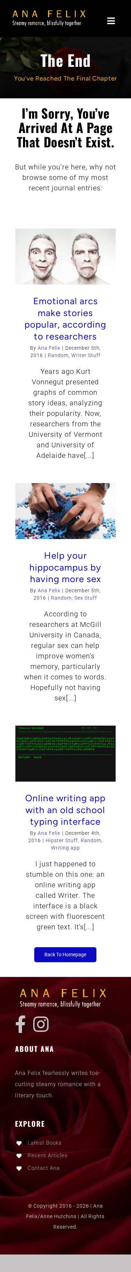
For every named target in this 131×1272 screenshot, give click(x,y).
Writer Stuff (86, 355)
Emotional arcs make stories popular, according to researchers (65, 318)
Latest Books (45, 1143)
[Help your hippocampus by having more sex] (65, 511)
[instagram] (41, 1024)
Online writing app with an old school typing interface (65, 809)
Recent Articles (48, 1155)
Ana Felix (49, 348)
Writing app (65, 848)
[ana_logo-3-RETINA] (51, 10)
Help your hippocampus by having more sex (65, 567)
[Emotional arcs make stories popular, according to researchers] (65, 257)
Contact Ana (44, 1168)
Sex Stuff (85, 598)
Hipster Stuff (62, 840)
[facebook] (20, 1024)
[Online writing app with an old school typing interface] (65, 754)
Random (58, 355)
